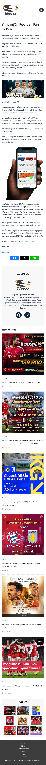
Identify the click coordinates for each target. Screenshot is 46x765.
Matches (4, 378)
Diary (23, 746)
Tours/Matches (23, 748)
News (23, 751)
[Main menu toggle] (41, 10)
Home (23, 743)
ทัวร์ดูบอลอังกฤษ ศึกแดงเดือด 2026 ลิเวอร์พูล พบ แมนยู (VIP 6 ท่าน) (22, 382)
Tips (23, 754)
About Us (23, 756)
